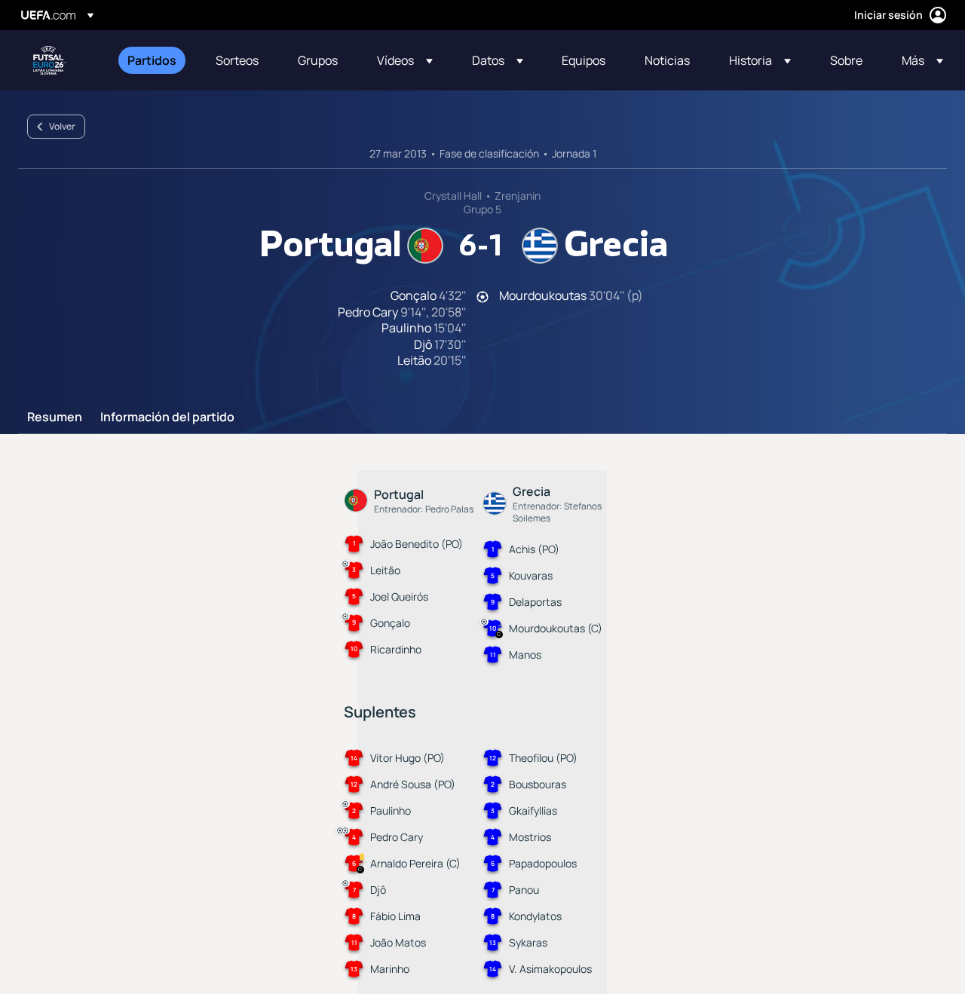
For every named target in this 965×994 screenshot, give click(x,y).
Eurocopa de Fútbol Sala (49, 60)
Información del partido (167, 417)
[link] (152, 60)
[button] (405, 60)
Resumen (54, 417)
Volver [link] (62, 126)
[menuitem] (153, 60)
